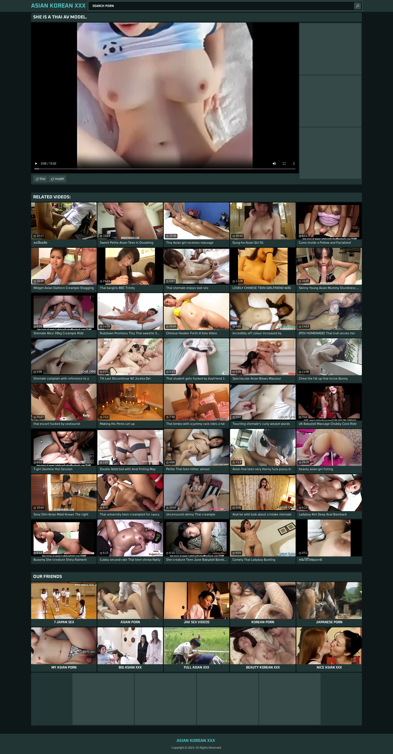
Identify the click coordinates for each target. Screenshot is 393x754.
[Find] (357, 5)
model (59, 179)
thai (42, 179)
